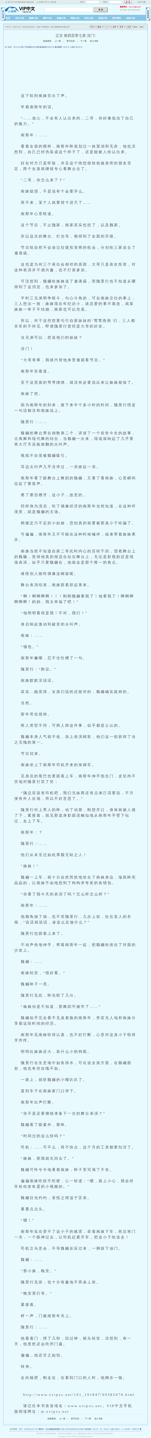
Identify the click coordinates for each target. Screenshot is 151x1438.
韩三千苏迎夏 (26, 47)
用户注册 (142, 2)
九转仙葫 (87, 1429)
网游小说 (75, 18)
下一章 (83, 41)
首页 (8, 18)
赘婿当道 (50, 47)
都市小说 (47, 18)
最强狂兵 (79, 47)
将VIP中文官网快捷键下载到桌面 (21, 2)
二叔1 (112, 1429)
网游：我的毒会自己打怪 (28, 1429)
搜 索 (100, 9)
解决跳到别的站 (134, 10)
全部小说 (130, 18)
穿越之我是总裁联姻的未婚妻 (71, 1429)
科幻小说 (88, 18)
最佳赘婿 (58, 47)
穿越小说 (61, 18)
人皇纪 (72, 47)
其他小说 (102, 18)
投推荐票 (47, 41)
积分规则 (123, 10)
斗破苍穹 (65, 47)
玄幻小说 (19, 18)
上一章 (58, 41)
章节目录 (71, 41)
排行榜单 (116, 18)
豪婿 (34, 47)
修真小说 (33, 18)
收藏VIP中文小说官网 (47, 2)
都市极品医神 (41, 47)
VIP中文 (21, 8)
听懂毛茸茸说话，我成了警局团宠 (35, 27)
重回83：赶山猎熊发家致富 (49, 1429)
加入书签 (94, 41)
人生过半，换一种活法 (100, 1429)
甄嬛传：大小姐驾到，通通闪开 (126, 1429)
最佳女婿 (17, 47)
